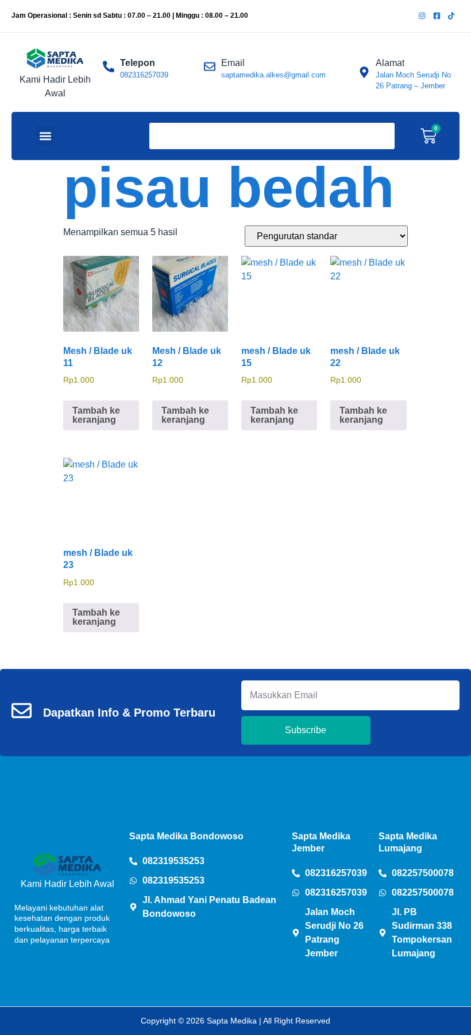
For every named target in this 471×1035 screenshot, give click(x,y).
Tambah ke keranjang (96, 415)
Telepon (137, 63)
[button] (45, 135)
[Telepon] (108, 66)
